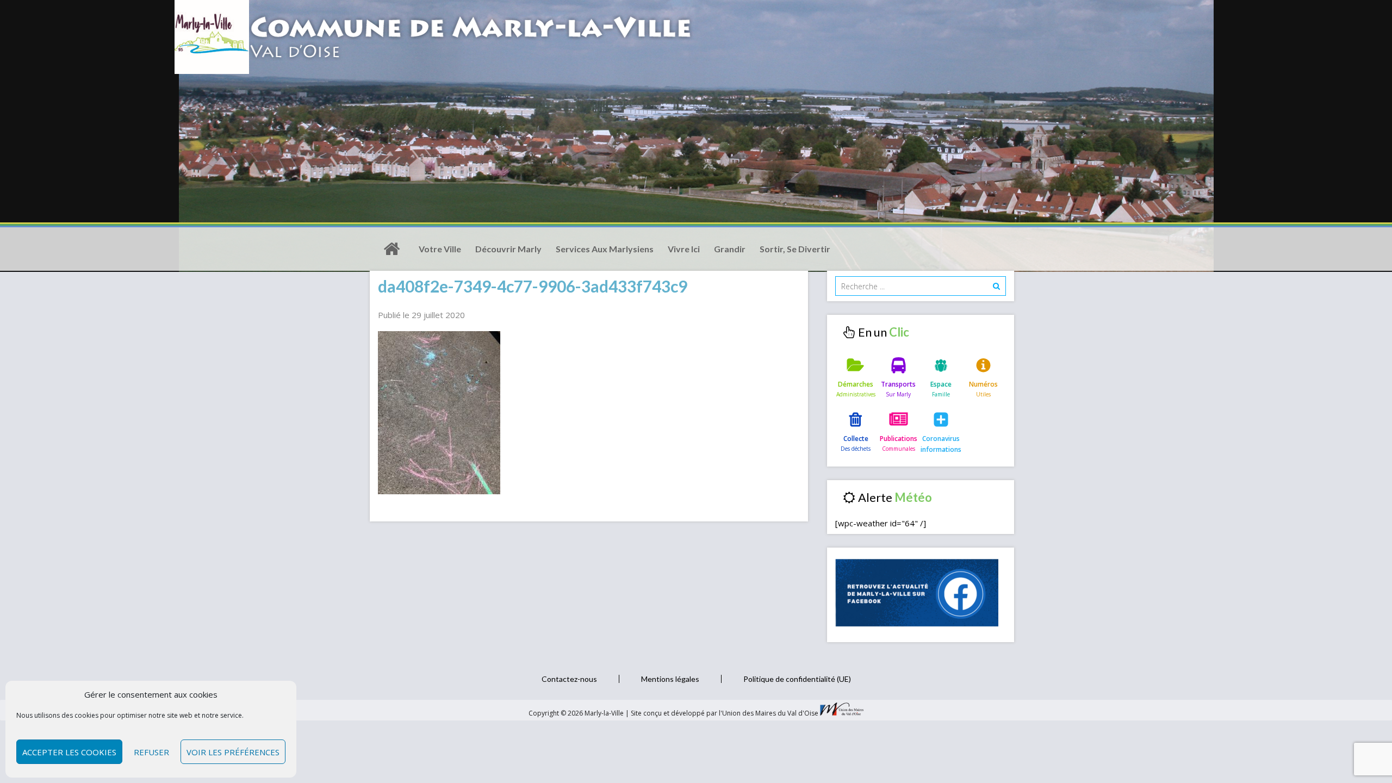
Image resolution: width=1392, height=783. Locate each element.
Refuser (151, 752)
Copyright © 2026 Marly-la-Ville (577, 713)
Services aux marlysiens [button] (605, 249)
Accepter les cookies (69, 752)
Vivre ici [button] (684, 249)
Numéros (983, 384)
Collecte (855, 438)
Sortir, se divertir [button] (795, 249)
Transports (898, 384)
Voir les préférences (233, 752)
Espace (941, 384)
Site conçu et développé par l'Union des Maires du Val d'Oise (724, 713)
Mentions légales (670, 679)
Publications (898, 438)
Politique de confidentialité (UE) (797, 679)
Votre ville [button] (440, 249)
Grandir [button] (729, 249)
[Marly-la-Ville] (391, 249)
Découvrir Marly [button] (508, 249)
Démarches (855, 384)
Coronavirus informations (941, 444)
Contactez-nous (569, 679)
